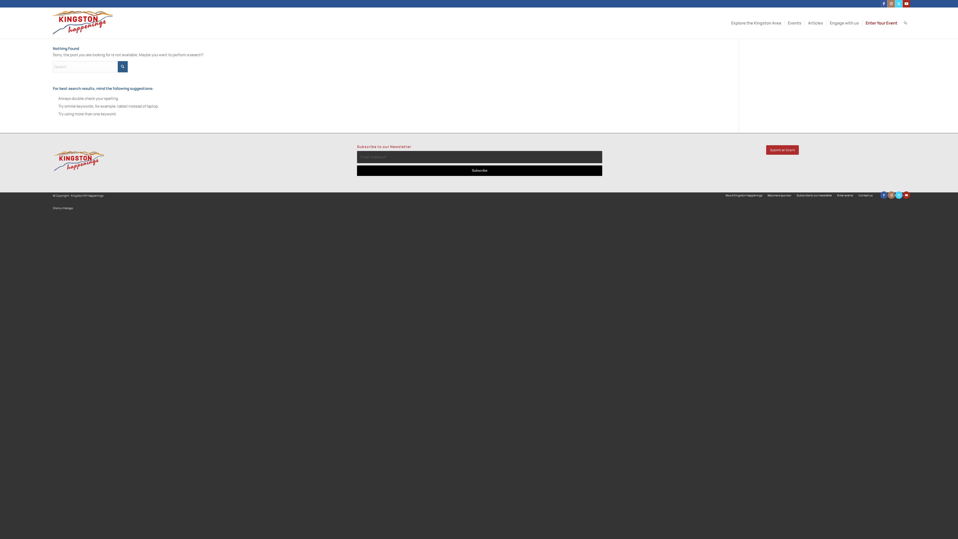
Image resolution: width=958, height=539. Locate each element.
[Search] (905, 23)
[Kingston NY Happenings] (83, 23)
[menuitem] (756, 23)
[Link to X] (898, 3)
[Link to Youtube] (906, 3)
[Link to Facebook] (883, 3)
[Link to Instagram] (891, 3)
